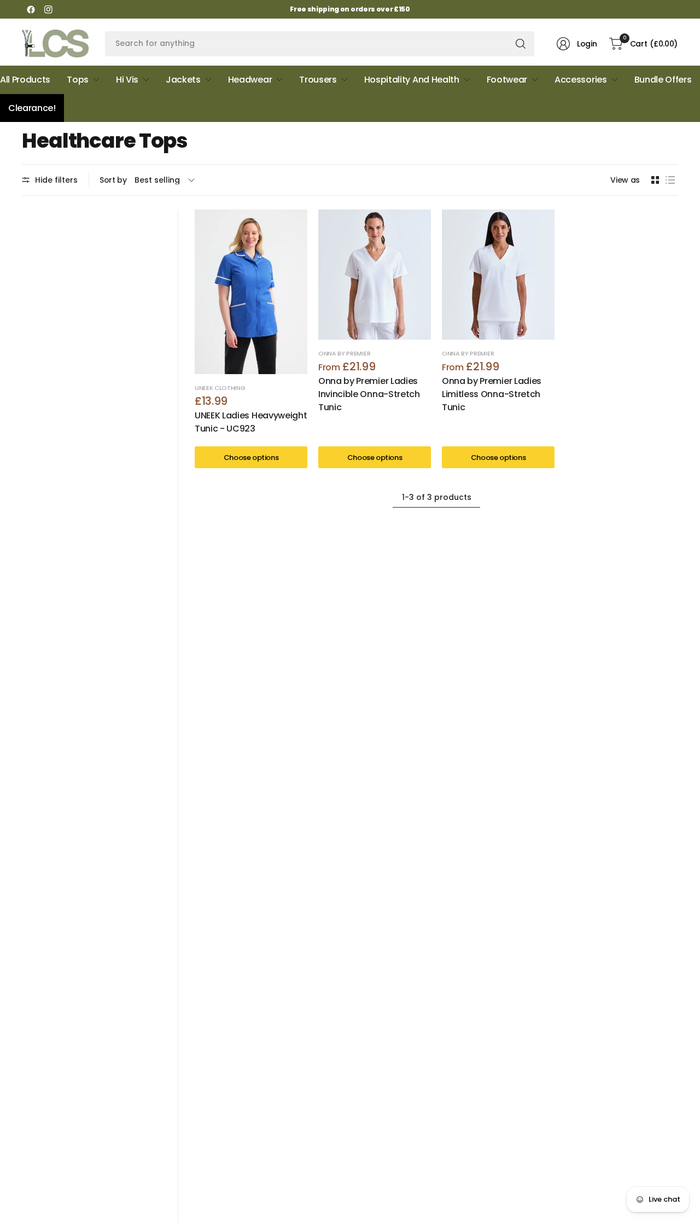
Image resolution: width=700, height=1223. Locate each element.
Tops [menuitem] (78, 79)
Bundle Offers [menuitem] (663, 79)
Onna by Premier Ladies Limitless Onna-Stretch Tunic (491, 394)
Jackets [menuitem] (183, 79)
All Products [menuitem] (25, 79)
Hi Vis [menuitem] (127, 79)
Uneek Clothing (220, 387)
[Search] (520, 43)
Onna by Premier (344, 353)
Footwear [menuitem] (507, 79)
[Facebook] (30, 9)
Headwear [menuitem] (250, 79)
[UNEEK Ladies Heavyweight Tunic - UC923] (251, 291)
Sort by (113, 179)
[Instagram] (48, 9)
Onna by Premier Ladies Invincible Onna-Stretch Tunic (369, 394)
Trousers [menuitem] (317, 79)
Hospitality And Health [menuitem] (411, 79)
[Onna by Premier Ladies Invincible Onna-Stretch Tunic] (374, 274)
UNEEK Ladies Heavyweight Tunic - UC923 (251, 422)
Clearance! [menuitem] (32, 108)
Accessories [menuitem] (580, 79)
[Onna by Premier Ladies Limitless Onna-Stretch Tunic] (498, 274)
